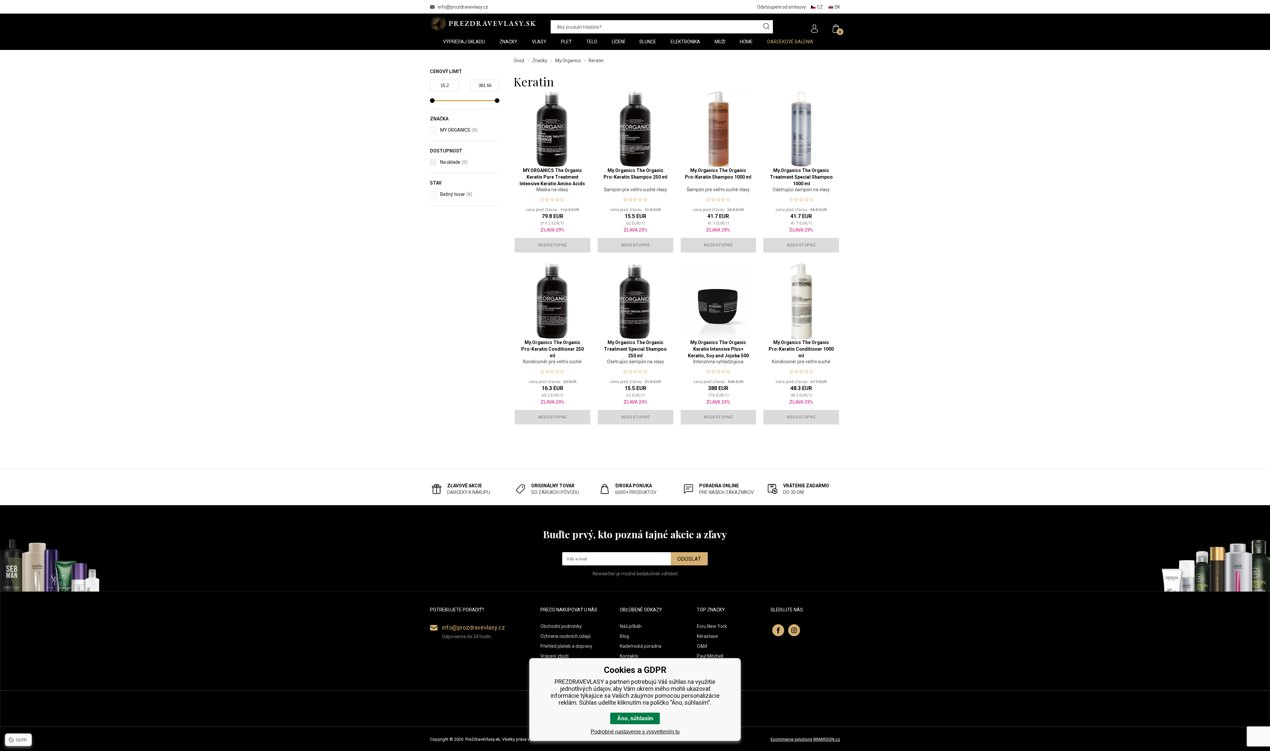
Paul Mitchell (710, 656)
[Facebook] (778, 630)
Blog (624, 636)
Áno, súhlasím (635, 718)
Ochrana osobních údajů (565, 636)
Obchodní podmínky (561, 626)
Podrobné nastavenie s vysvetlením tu (635, 731)
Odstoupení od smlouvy (781, 7)
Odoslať (689, 559)
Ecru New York (712, 626)
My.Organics (568, 60)
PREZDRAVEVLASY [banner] (483, 23)
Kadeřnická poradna (640, 646)
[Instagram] (794, 630)
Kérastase (707, 636)
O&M (702, 646)
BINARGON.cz (826, 739)
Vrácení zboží (554, 656)
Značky (539, 60)
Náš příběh (631, 626)
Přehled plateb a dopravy (566, 646)
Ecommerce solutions (791, 739)
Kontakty (629, 656)
